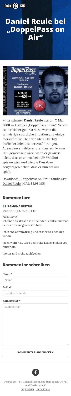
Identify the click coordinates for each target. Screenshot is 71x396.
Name (7, 274)
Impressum (27, 388)
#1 (4, 206)
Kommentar (12, 300)
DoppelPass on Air (42, 125)
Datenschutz (43, 388)
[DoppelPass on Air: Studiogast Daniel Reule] (35, 91)
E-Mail (7, 287)
